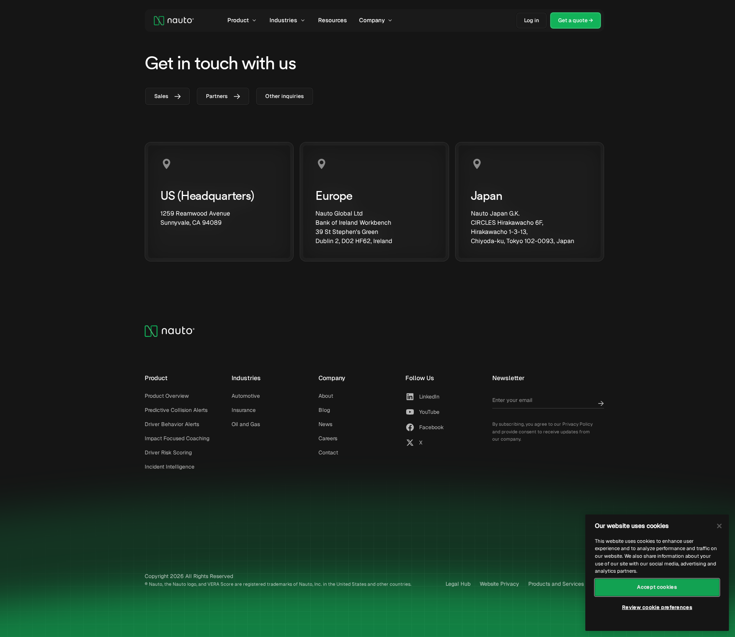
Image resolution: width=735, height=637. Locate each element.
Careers (327, 438)
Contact (328, 452)
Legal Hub (458, 583)
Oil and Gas (246, 424)
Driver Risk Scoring (168, 452)
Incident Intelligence (169, 466)
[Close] (719, 526)
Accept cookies (657, 587)
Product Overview (167, 395)
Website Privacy (499, 583)
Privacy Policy (577, 424)
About (325, 395)
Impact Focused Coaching (177, 438)
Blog (324, 410)
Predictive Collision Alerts (176, 410)
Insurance (244, 410)
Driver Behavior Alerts (172, 424)
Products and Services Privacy (566, 583)
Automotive (246, 395)
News (325, 424)
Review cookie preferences (657, 607)
